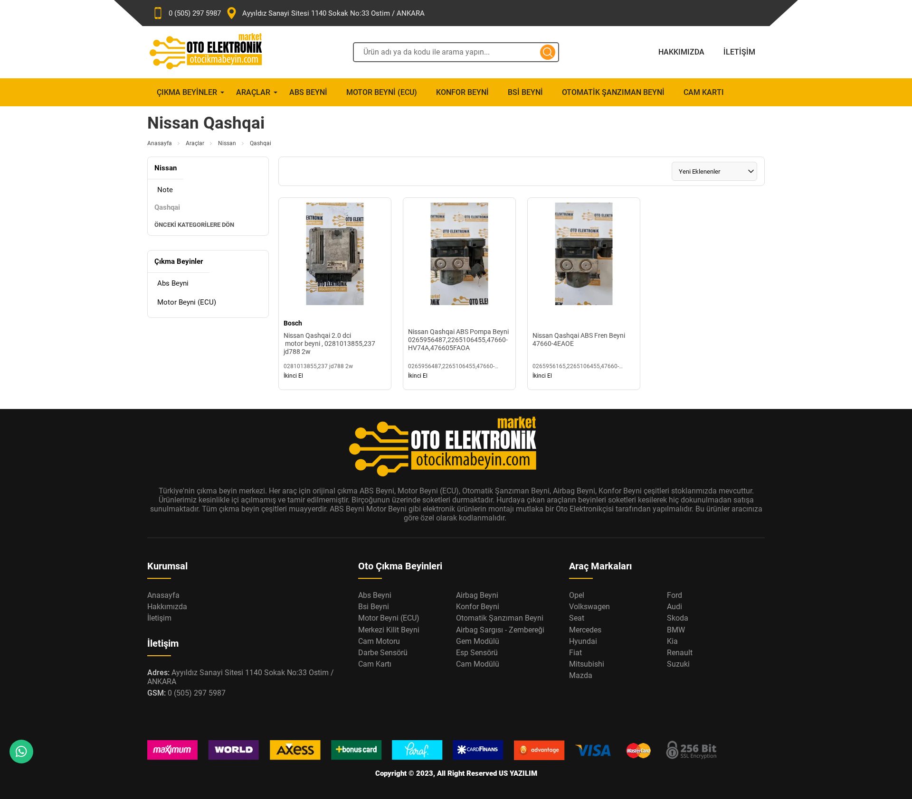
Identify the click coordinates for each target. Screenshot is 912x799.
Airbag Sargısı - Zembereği (500, 629)
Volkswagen (589, 606)
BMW (676, 629)
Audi (674, 606)
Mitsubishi (586, 664)
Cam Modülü (477, 664)
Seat (576, 617)
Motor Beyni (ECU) (381, 92)
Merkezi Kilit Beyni (388, 629)
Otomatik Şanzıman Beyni (613, 92)
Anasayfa (159, 143)
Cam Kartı (704, 92)
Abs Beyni (308, 92)
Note (165, 190)
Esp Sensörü (477, 652)
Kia (672, 641)
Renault (680, 652)
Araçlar (253, 92)
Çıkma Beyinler (187, 92)
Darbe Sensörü (383, 652)
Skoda (677, 617)
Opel (576, 595)
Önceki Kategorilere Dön (194, 224)
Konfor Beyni (462, 92)
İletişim (739, 51)
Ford (674, 595)
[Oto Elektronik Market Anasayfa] (213, 52)
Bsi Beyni (525, 92)
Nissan (227, 143)
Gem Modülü (477, 641)
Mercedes (585, 629)
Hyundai (583, 641)
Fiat (575, 652)
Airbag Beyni (477, 595)
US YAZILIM (518, 773)
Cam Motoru (379, 641)
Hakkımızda (681, 51)
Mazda (580, 675)
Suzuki (678, 664)
